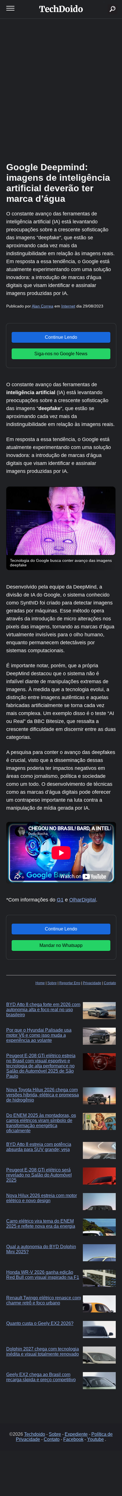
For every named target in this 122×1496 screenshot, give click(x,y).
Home (40, 983)
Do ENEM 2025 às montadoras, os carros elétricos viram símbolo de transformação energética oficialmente (41, 1123)
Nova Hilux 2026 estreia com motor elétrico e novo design (41, 1198)
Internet (68, 306)
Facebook (73, 1439)
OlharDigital (82, 900)
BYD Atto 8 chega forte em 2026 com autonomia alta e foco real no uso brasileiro (43, 1009)
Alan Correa (42, 306)
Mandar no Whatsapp (61, 945)
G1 (60, 900)
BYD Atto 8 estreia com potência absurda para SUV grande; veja (38, 1147)
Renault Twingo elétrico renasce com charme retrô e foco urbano (43, 1300)
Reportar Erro (69, 983)
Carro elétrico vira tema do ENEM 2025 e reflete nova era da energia (40, 1224)
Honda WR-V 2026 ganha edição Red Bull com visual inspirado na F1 (42, 1275)
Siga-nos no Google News (60, 353)
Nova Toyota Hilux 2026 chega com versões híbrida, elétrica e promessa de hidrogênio (42, 1094)
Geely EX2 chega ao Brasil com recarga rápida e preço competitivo (41, 1377)
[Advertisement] (61, 89)
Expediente (76, 1434)
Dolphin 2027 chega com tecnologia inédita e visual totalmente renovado (42, 1351)
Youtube (95, 1439)
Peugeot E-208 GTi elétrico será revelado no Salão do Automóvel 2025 (39, 1175)
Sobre (52, 983)
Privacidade (92, 983)
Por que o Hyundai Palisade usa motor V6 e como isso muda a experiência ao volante (38, 1035)
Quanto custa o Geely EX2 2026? (39, 1323)
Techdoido (34, 1434)
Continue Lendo (61, 337)
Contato (110, 983)
